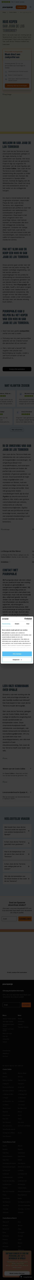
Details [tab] (17, 624)
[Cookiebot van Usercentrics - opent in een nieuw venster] (24, 619)
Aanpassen (16, 659)
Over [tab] (27, 624)
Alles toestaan (17, 654)
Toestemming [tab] (6, 624)
